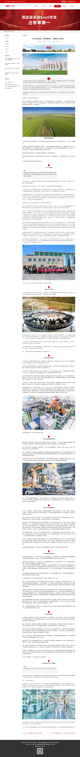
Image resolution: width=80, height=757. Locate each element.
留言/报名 (72, 6)
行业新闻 (12, 31)
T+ (27, 176)
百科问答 (6, 43)
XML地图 (53, 744)
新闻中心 (57, 6)
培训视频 (6, 49)
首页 (6, 31)
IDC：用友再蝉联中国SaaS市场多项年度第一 (34, 733)
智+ (40, 82)
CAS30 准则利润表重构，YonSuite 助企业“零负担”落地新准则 (64, 733)
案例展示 (64, 6)
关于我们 (43, 6)
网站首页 (36, 6)
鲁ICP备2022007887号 (40, 746)
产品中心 (50, 6)
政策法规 (6, 46)
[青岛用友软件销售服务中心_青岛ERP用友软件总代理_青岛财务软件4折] (10, 6)
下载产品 (6, 51)
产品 (73, 146)
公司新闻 (6, 38)
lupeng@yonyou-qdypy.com (31, 1)
